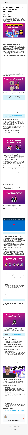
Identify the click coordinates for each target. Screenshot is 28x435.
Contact (15, 426)
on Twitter (14, 420)
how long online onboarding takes (15, 334)
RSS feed (17, 426)
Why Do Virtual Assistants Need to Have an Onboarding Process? (14, 410)
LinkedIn (18, 420)
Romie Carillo (15, 429)
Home (10, 426)
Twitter (12, 426)
